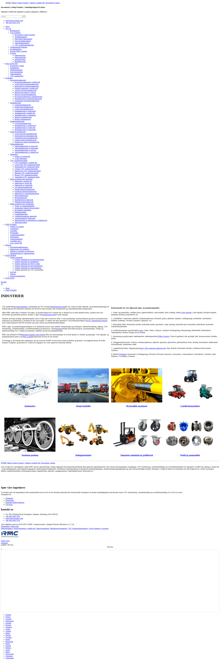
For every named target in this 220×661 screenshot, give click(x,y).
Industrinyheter (20, 59)
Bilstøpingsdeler (20, 212)
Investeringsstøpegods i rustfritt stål (27, 82)
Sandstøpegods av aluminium (25, 115)
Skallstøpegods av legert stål (25, 128)
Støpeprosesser (20, 55)
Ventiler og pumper (17, 227)
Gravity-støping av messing (98, 528)
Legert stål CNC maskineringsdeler (27, 165)
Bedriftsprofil (15, 31)
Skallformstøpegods (17, 121)
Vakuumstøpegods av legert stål (26, 146)
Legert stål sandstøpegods (24, 109)
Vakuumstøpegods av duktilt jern (26, 152)
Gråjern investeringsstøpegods (25, 90)
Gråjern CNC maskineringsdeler (26, 169)
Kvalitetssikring (15, 49)
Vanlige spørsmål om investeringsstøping (29, 260)
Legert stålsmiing (21, 158)
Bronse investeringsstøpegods (25, 95)
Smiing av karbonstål (22, 156)
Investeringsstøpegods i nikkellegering (28, 97)
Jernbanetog (14, 237)
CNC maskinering (16, 76)
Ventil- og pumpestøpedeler (24, 206)
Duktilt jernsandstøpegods (24, 107)
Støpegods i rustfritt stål (23, 181)
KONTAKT (10, 278)
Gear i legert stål (16, 243)
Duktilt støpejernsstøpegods (25, 189)
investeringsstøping (21, 307)
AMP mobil (14, 526)
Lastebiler (13, 231)
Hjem (8, 26)
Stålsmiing (14, 154)
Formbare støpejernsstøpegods (26, 191)
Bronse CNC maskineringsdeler (26, 175)
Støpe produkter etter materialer (21, 179)
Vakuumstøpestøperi (22, 43)
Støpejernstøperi (7, 528)
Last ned (13, 272)
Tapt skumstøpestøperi (23, 41)
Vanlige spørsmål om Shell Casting (27, 264)
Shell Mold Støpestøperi (23, 39)
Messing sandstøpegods (23, 117)
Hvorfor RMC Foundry (18, 51)
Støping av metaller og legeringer (22, 251)
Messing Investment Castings (25, 92)
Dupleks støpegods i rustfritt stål (26, 88)
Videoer (13, 274)
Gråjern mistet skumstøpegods (25, 140)
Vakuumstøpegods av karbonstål (26, 148)
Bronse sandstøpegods (23, 119)
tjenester (58, 329)
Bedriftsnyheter (20, 62)
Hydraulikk (14, 233)
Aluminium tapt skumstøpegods (26, 138)
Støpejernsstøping (42, 528)
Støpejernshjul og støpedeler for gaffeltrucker (31, 220)
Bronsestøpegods (21, 198)
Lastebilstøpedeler (21, 214)
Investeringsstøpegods (18, 80)
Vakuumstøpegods (16, 144)
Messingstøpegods (21, 196)
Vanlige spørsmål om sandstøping (27, 262)
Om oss (8, 29)
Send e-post (5, 541)
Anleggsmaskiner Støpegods (25, 218)
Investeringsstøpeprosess (19, 247)
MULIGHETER (12, 64)
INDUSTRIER (11, 224)
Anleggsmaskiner (16, 239)
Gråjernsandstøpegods (23, 105)
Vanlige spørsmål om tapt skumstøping (29, 266)
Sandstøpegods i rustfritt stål (25, 113)
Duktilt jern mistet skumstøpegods (27, 142)
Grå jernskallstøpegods (23, 123)
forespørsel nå (6, 494)
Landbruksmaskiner (17, 235)
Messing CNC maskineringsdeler (27, 173)
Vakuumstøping (15, 74)
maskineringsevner (57, 307)
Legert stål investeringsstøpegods (26, 84)
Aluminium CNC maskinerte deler (27, 177)
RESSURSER (11, 255)
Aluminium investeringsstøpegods (27, 101)
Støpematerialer (20, 57)
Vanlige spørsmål (16, 257)
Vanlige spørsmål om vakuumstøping (28, 268)
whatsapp (4, 543)
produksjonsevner (48, 315)
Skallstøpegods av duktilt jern (25, 125)
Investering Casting (17, 66)
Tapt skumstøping (16, 72)
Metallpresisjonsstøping (58, 528)
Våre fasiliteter (15, 33)
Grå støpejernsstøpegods (23, 187)
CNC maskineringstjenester (78, 528)
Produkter (9, 78)
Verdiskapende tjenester (18, 47)
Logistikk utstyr (15, 241)
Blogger (8, 245)
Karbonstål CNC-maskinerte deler (27, 167)
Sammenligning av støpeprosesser (22, 253)
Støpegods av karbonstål (23, 185)
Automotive (14, 229)
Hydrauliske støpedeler (23, 210)
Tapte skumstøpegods (18, 132)
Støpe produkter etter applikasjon (22, 204)
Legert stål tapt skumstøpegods (26, 134)
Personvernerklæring (17, 276)
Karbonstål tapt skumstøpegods (26, 136)
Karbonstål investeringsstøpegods (27, 86)
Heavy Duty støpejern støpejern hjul (153, 348)
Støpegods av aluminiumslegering (27, 194)
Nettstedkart (5, 526)
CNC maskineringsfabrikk (24, 45)
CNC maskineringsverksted (97, 321)
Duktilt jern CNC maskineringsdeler (28, 171)
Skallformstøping (16, 70)
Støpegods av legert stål (23, 183)
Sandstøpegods (15, 103)
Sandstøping (14, 68)
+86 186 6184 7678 (13, 23)
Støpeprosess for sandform (19, 249)
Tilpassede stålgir (21, 222)
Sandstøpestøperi (21, 37)
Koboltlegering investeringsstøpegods (28, 99)
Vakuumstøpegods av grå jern (25, 150)
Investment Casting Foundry (25, 35)
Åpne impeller (186, 312)
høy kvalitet (28, 337)
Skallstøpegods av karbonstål (25, 130)
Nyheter (13, 53)
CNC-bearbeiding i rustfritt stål (26, 163)
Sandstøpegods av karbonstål (25, 111)
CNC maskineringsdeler (19, 161)
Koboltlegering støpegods (24, 200)
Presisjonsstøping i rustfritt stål (24, 528)
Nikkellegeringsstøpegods (24, 202)
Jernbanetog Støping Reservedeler (27, 208)
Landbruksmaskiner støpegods (26, 216)
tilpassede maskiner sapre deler (32, 335)
